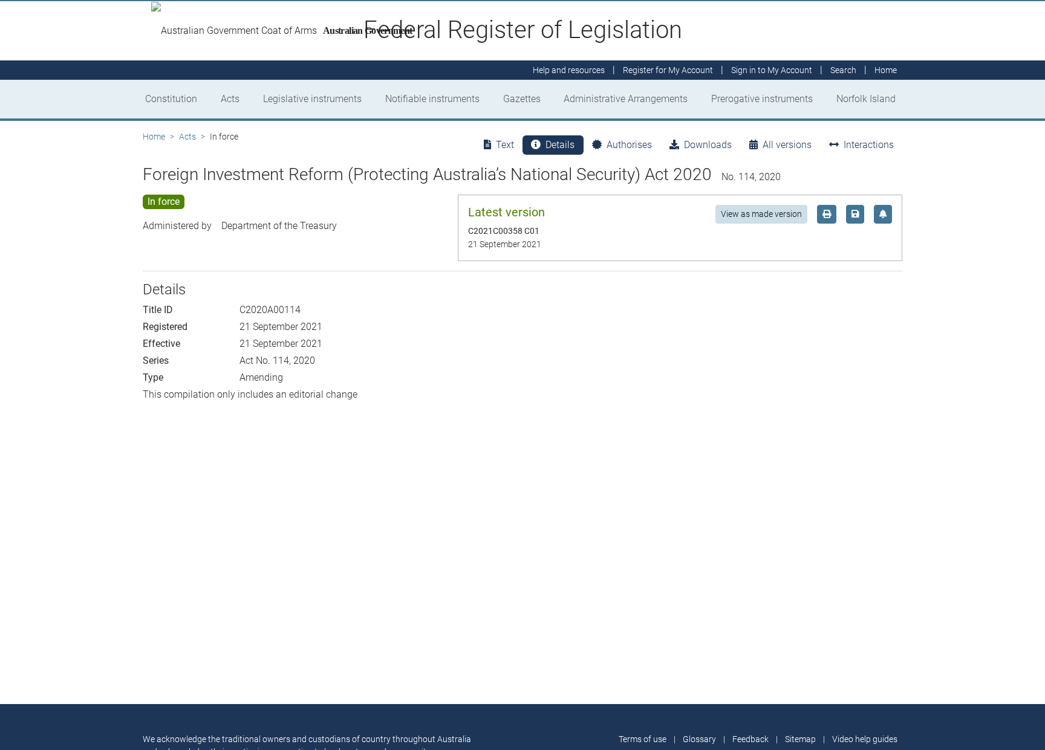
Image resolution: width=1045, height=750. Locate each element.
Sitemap (800, 739)
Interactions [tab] (869, 144)
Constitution (171, 99)
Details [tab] (560, 144)
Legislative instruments (312, 99)
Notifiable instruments (432, 99)
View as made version (761, 214)
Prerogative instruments (762, 99)
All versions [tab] (787, 144)
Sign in (771, 70)
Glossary (699, 739)
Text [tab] (505, 144)
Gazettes (522, 99)
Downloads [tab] (708, 144)
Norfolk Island (866, 99)
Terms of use (642, 739)
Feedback (750, 739)
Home (154, 136)
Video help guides (864, 739)
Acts (230, 99)
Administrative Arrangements (626, 99)
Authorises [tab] (629, 144)
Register (668, 70)
